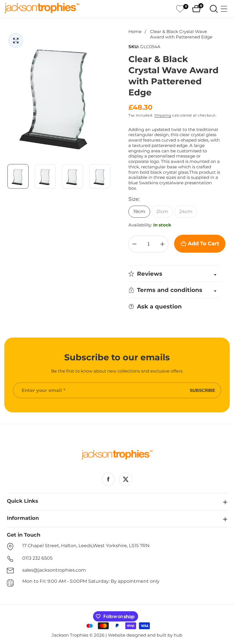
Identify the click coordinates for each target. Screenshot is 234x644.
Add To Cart (203, 243)
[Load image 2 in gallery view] (45, 176)
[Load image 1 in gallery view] (18, 176)
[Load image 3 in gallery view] (72, 176)
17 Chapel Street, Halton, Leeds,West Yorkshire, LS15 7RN (86, 545)
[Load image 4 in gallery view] (100, 176)
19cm (139, 211)
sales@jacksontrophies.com (54, 570)
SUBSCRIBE (202, 390)
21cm (162, 211)
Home (135, 31)
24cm (185, 211)
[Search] (214, 8)
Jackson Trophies (70, 635)
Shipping (162, 115)
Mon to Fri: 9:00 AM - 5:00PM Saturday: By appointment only (91, 581)
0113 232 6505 (37, 558)
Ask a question (159, 306)
